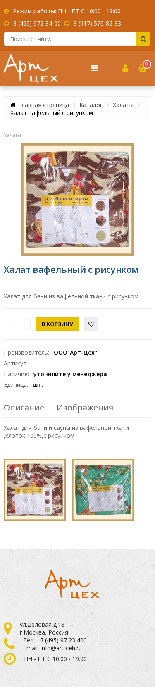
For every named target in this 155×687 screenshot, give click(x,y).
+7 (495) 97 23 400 (61, 640)
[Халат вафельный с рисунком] (77, 199)
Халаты (123, 105)
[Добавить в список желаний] (91, 324)
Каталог (91, 105)
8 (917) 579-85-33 (97, 23)
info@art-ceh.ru (61, 648)
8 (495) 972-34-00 (37, 23)
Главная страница (43, 105)
